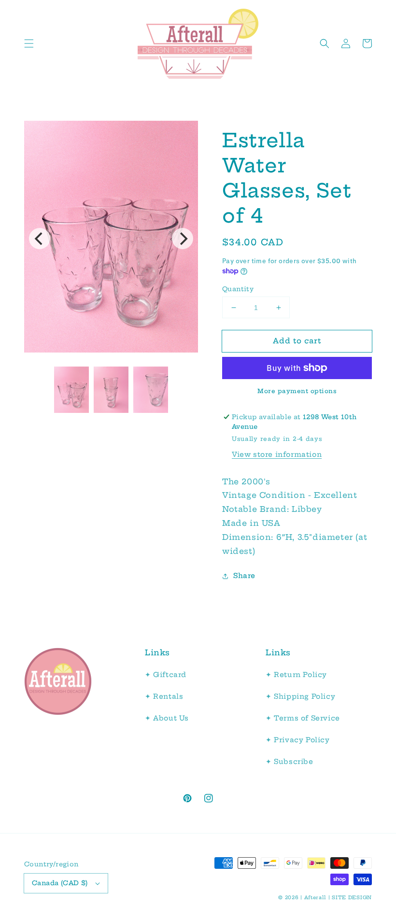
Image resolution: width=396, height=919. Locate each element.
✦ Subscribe (289, 761)
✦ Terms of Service (303, 718)
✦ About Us (167, 718)
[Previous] (39, 238)
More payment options (297, 391)
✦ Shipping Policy (300, 696)
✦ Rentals (164, 696)
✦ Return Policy (296, 674)
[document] (111, 239)
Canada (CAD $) (60, 883)
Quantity (238, 289)
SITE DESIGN (352, 897)
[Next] (182, 238)
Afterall (315, 897)
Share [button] (244, 575)
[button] (29, 43)
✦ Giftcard (165, 674)
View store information (277, 454)
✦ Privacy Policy (298, 739)
